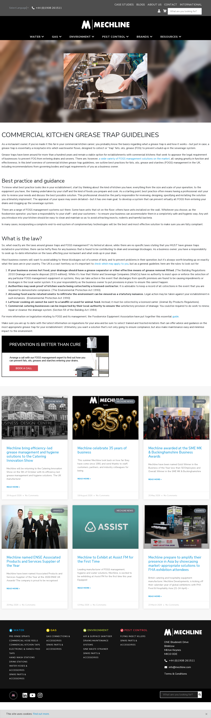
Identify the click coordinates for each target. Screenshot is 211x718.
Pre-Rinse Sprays (19, 636)
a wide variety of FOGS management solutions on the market (134, 158)
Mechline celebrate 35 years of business (102, 450)
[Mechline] (105, 24)
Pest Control (136, 630)
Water (19, 630)
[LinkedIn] (25, 696)
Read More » (13, 487)
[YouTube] (32, 696)
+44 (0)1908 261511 (49, 8)
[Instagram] (40, 696)
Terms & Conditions (175, 674)
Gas (53, 630)
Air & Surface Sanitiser (97, 636)
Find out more (41, 714)
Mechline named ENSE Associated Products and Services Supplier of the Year (33, 561)
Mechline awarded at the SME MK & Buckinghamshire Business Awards (175, 452)
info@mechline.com (180, 667)
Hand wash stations (22, 657)
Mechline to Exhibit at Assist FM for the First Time (105, 559)
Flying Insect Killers (132, 636)
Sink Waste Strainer (95, 649)
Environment (98, 630)
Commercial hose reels (23, 640)
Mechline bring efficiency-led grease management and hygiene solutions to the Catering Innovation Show (33, 454)
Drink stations (18, 661)
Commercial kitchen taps (24, 644)
